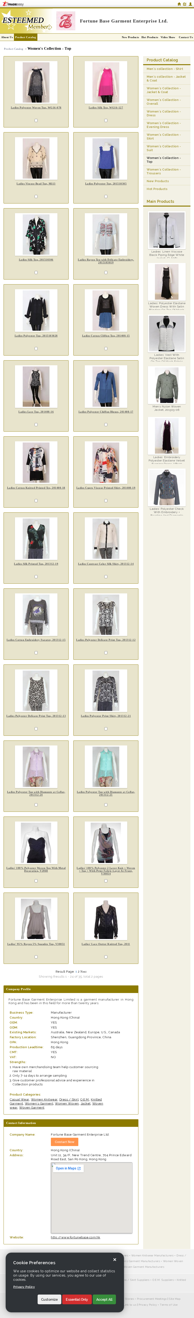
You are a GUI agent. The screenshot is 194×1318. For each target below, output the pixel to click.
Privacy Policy (148, 1304)
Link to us (129, 1304)
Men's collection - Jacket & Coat (166, 78)
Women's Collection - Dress (164, 113)
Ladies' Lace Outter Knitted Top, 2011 (106, 944)
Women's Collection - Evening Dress (164, 125)
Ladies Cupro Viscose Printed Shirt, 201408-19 (106, 487)
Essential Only (77, 1299)
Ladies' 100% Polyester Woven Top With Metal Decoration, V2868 (36, 869)
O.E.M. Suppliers (163, 1280)
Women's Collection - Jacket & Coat (164, 90)
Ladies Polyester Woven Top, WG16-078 (36, 107)
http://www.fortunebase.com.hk (75, 1237)
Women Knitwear (44, 1099)
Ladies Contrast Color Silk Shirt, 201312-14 (106, 563)
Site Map (175, 1298)
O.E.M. (84, 1099)
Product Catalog (25, 37)
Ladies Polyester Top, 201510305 (106, 183)
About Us (7, 37)
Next (83, 971)
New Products (130, 37)
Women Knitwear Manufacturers (152, 1255)
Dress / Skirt (69, 1099)
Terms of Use (168, 1304)
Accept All (104, 1299)
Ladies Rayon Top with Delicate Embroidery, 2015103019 (106, 261)
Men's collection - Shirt (165, 69)
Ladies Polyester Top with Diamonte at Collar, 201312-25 (106, 793)
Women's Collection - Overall (164, 101)
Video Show (168, 37)
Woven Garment (31, 1107)
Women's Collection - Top (164, 159)
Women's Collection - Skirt (164, 136)
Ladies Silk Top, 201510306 (36, 259)
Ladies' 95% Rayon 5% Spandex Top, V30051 (36, 944)
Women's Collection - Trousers (164, 171)
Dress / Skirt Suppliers (134, 1280)
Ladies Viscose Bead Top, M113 (36, 183)
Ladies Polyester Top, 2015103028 (36, 335)
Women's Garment (39, 1103)
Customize (49, 1299)
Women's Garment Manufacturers (138, 1261)
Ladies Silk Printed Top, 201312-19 (36, 563)
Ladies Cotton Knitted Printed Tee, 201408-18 (36, 487)
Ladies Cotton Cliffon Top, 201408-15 (106, 335)
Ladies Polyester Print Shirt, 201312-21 (106, 715)
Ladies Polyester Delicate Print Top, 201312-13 (36, 715)
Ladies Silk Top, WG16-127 (106, 107)
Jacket (86, 1103)
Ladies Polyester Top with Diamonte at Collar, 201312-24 (36, 793)
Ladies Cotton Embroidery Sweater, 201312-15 (36, 639)
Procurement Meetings (152, 1298)
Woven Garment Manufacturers (143, 1266)
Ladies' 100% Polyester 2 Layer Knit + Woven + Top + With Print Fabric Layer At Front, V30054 (106, 871)
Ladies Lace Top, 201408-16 (36, 411)
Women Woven (67, 1103)
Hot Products (149, 37)
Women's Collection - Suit (164, 148)
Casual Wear (19, 1099)
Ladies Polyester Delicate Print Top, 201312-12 (106, 639)
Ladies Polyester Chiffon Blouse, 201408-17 (106, 411)
